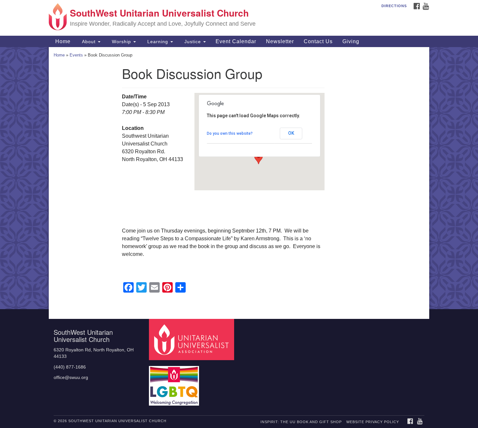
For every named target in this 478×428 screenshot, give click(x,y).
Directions (394, 6)
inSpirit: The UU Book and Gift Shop (301, 422)
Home (62, 41)
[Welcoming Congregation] (175, 382)
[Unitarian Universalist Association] (192, 339)
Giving (350, 41)
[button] (258, 158)
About (88, 41)
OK (291, 133)
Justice (193, 41)
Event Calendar (236, 41)
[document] (239, 178)
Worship (121, 41)
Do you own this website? (230, 133)
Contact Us (318, 41)
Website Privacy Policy (372, 422)
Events (76, 55)
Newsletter (280, 41)
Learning (158, 41)
